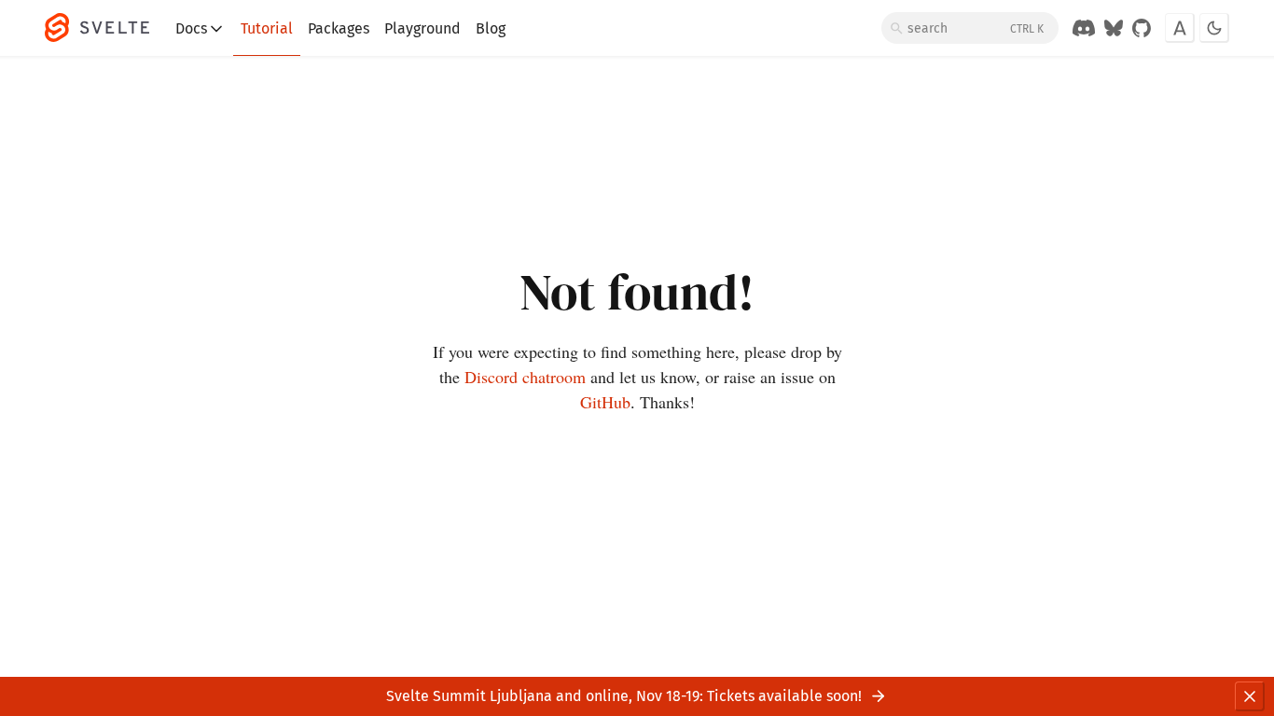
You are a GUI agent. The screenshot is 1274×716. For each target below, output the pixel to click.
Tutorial (267, 28)
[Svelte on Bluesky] (1114, 28)
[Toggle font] (1180, 28)
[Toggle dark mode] (1214, 28)
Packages (338, 28)
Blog (490, 28)
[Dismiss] (1250, 696)
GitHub (605, 402)
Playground (422, 28)
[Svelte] (106, 28)
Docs (191, 28)
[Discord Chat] (1084, 28)
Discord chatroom (525, 376)
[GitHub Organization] (1142, 28)
